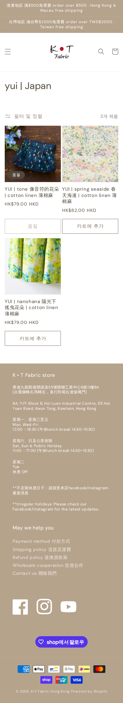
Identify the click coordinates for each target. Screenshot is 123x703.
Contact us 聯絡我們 (35, 573)
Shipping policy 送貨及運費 (42, 549)
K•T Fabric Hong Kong (50, 691)
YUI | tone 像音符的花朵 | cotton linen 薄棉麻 (32, 192)
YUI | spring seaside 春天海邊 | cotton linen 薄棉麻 (89, 195)
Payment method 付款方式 (41, 541)
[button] (8, 52)
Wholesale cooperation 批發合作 (48, 565)
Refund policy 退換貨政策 (40, 557)
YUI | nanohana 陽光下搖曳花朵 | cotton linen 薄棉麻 (31, 308)
